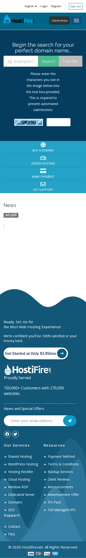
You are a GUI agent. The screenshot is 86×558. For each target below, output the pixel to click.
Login (44, 6)
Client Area (59, 20)
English (29, 6)
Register (56, 6)
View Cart (75, 6)
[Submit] (69, 420)
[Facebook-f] (7, 434)
